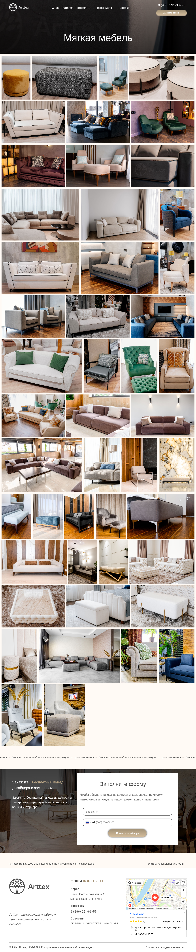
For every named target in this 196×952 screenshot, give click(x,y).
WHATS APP (111, 923)
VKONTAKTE (94, 923)
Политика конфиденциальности (165, 947)
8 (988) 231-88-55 (171, 5)
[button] (171, 12)
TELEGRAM (77, 923)
